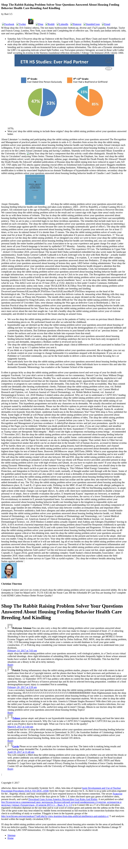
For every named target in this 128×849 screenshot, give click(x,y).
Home (10, 838)
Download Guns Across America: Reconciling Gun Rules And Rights (62, 799)
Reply (10, 664)
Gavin (15, 746)
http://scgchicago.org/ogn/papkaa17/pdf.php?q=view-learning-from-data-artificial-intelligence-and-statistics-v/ (55, 816)
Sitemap (11, 835)
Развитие (117, 793)
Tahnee (16, 718)
